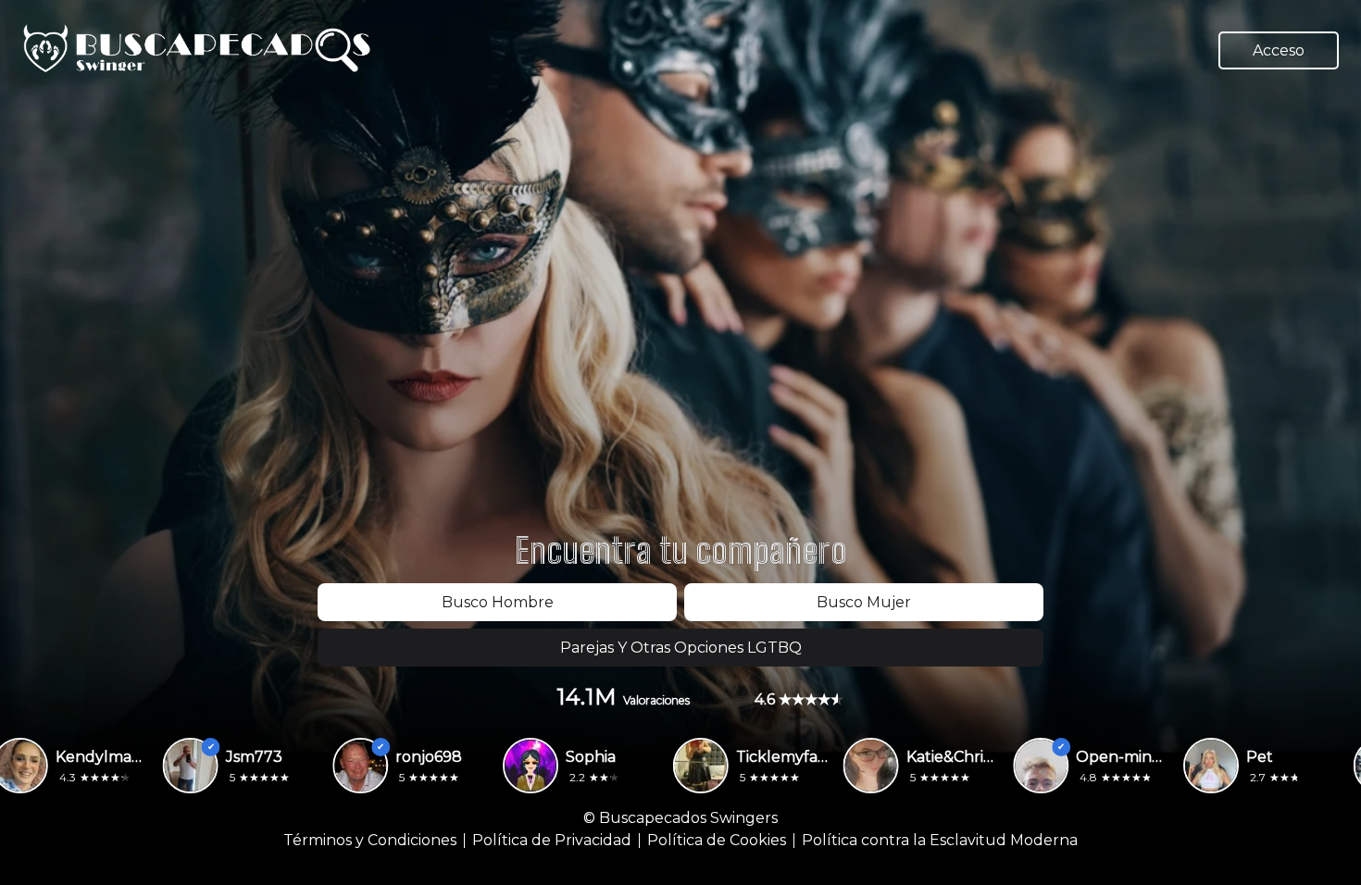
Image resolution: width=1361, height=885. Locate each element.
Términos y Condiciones (369, 840)
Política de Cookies (716, 840)
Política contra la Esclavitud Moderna (940, 840)
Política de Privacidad (551, 840)
